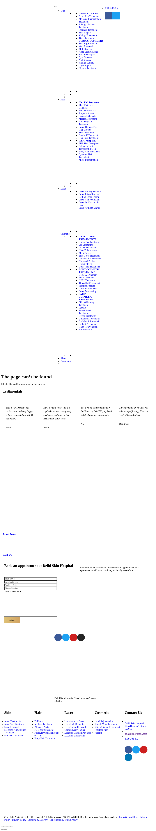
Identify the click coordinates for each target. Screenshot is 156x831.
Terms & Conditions (128, 817)
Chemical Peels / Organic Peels (87, 262)
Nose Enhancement (88, 250)
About (63, 358)
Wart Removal (86, 46)
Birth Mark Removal (89, 321)
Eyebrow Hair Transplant (85, 155)
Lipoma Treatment (87, 68)
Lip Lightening (86, 244)
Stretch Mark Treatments (85, 311)
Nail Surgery (85, 60)
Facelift (82, 307)
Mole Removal (86, 49)
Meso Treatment (86, 132)
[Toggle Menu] (55, 6)
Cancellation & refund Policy (64, 820)
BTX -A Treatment (88, 275)
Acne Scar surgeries (88, 51)
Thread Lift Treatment (89, 283)
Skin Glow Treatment (89, 255)
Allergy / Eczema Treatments (87, 25)
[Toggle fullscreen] (8, 826)
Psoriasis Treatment (88, 30)
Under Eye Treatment (89, 242)
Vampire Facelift (87, 285)
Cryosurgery (85, 65)
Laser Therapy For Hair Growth (88, 128)
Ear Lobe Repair (87, 54)
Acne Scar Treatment (89, 16)
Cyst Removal (85, 57)
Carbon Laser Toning (89, 197)
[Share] (5, 826)
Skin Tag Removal (88, 43)
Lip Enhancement (87, 247)
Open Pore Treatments (89, 266)
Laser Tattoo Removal (89, 194)
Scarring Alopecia (87, 116)
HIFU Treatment (87, 280)
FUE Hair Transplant (89, 143)
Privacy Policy (19, 820)
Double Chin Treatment (90, 258)
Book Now (65, 361)
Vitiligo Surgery (86, 62)
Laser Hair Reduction (89, 199)
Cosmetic (64, 234)
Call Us (7, 554)
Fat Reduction (85, 329)
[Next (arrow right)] (5, 829)
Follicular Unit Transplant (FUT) (87, 147)
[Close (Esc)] (2, 826)
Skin (62, 10)
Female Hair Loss (87, 110)
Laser (63, 188)
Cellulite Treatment (88, 324)
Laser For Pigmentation (90, 191)
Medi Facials (85, 253)
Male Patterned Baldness (86, 106)
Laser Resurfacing (87, 291)
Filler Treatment (86, 277)
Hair (62, 99)
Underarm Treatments (89, 318)
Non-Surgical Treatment (85, 123)
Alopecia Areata (86, 113)
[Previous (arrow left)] (2, 829)
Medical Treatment (88, 118)
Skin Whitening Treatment (86, 303)
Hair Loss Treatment (88, 138)
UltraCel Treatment (88, 288)
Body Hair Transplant (89, 151)
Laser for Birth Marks (89, 208)
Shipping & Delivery (38, 820)
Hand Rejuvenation (88, 327)
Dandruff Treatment (88, 135)
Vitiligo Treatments (88, 35)
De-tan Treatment (87, 316)
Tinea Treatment (86, 38)
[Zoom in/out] (11, 826)
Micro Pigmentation (88, 160)
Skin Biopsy (85, 32)
